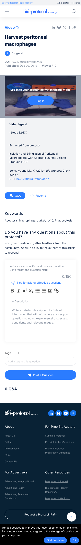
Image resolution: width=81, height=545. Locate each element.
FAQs (7, 455)
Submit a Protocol (55, 435)
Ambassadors (12, 448)
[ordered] (44, 290)
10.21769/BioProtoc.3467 (32, 178)
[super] (25, 290)
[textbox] (40, 361)
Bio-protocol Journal (56, 481)
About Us (10, 435)
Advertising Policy (15, 487)
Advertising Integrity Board (19, 481)
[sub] (31, 290)
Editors (8, 442)
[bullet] (37, 290)
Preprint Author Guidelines (59, 442)
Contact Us (11, 461)
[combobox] (40, 361)
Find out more (55, 540)
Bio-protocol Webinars (57, 498)
